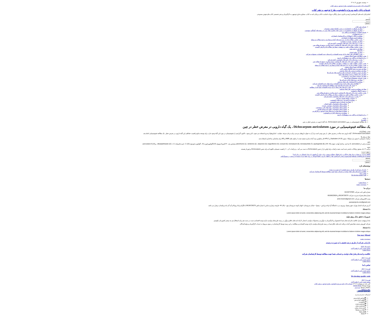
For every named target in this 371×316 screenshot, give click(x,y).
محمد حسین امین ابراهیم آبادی (360, 248)
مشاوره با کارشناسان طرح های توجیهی (349, 82)
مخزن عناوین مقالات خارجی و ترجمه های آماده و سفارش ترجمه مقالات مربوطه (336, 39)
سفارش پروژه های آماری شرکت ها (351, 80)
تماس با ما (363, 173)
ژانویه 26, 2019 (365, 246)
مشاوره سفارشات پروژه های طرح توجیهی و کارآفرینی (329, 111)
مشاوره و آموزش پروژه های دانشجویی (342, 100)
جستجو (368, 19)
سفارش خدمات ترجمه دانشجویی (340, 102)
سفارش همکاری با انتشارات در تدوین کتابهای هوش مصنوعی (343, 28)
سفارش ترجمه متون (355, 49)
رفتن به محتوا (366, 289)
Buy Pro (359, 50)
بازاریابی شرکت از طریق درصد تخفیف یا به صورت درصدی (347, 170)
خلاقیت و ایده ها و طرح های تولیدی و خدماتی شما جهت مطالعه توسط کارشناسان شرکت (337, 171)
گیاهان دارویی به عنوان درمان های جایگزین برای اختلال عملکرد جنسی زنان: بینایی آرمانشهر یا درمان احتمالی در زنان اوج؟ (331, 154)
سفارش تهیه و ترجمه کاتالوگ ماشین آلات (353, 69)
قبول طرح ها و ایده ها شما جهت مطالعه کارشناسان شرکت (336, 85)
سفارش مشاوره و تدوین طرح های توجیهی (352, 71)
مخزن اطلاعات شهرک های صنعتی (355, 56)
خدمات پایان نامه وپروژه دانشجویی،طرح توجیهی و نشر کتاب (341, 10)
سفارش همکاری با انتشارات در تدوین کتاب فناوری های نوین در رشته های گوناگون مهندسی (333, 30)
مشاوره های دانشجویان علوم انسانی (335, 104)
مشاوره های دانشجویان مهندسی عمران (334, 105)
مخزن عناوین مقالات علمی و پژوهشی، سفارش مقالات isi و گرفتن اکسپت (338, 47)
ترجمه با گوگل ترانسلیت (358, 91)
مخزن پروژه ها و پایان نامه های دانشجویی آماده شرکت (345, 43)
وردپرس (357, 287)
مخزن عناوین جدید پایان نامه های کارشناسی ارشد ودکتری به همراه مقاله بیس (337, 45)
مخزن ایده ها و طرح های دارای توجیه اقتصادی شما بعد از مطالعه (330, 87)
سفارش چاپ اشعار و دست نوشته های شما (352, 74)
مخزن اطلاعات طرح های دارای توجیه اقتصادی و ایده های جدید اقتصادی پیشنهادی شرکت (334, 54)
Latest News (362, 183)
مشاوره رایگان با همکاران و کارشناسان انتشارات (346, 36)
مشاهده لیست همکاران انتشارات (351, 38)
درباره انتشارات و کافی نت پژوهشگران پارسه (351, 58)
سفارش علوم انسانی (355, 52)
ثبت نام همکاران (357, 34)
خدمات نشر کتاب (360, 27)
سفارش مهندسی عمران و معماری (351, 41)
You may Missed (363, 235)
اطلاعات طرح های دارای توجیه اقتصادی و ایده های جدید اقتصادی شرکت (336, 83)
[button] (363, 291)
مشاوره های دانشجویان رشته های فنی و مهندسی (331, 107)
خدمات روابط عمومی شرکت (345, 98)
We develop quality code (358, 175)
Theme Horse (357, 285)
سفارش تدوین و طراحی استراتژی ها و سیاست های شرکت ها (346, 72)
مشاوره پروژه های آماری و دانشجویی (335, 113)
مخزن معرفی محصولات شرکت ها (355, 78)
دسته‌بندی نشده (361, 184)
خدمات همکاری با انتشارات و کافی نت (354, 32)
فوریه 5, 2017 (366, 258)
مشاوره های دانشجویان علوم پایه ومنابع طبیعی (332, 109)
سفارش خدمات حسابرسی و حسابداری (353, 76)
